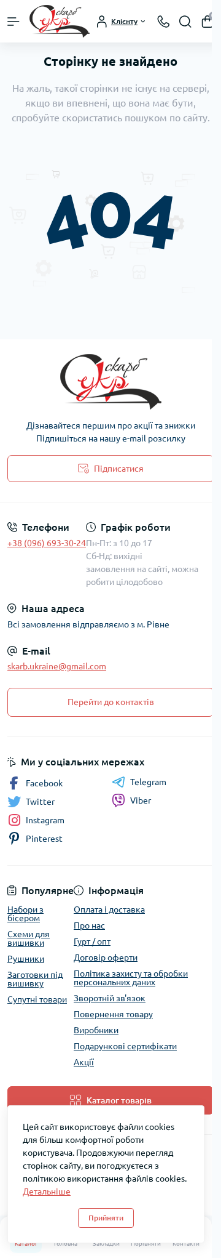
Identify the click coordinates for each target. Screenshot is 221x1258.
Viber (140, 800)
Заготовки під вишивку (35, 979)
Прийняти (105, 1218)
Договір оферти (106, 957)
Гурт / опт (92, 941)
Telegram (148, 782)
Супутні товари (37, 999)
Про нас (89, 925)
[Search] (185, 21)
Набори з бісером (25, 914)
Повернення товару (113, 1014)
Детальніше (47, 1191)
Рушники (25, 959)
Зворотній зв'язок (109, 998)
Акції (84, 1062)
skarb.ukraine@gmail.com (56, 666)
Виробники (96, 1030)
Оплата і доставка (109, 909)
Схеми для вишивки (28, 938)
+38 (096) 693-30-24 (46, 543)
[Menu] (13, 21)
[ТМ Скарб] (110, 381)
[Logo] (59, 21)
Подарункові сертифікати (125, 1046)
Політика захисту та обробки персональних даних (131, 978)
